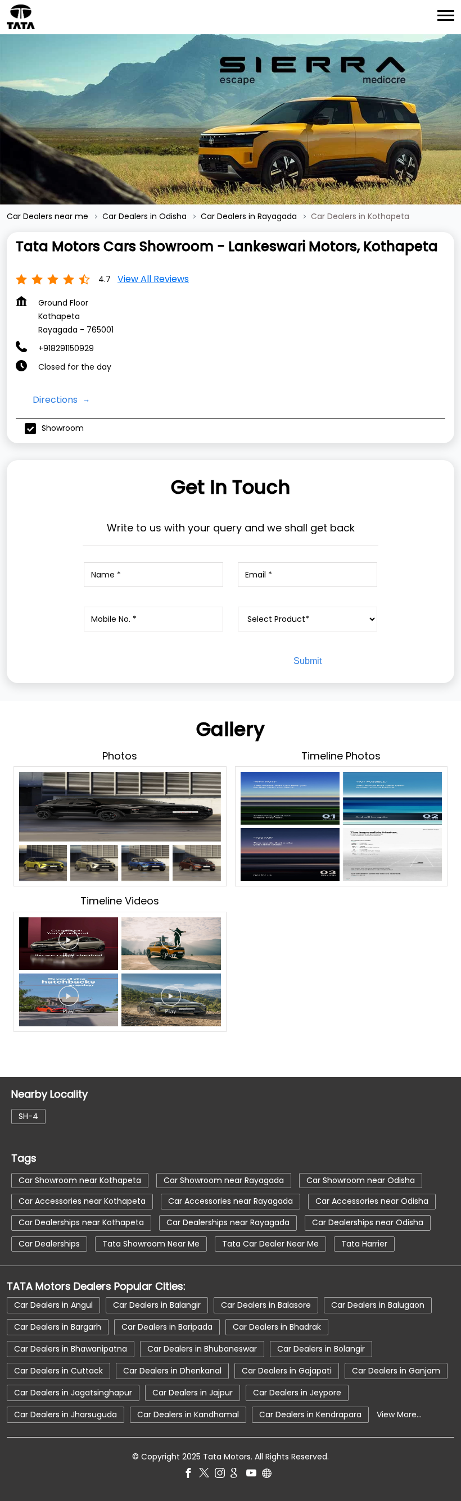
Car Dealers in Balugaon (377, 1305)
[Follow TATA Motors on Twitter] (207, 1474)
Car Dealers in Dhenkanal (172, 1370)
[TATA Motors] (21, 16)
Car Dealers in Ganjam (396, 1370)
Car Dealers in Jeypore (297, 1392)
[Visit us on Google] (238, 1474)
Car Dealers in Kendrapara (310, 1414)
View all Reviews (153, 278)
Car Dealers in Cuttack (58, 1370)
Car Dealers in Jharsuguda (65, 1414)
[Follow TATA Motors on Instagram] (223, 1474)
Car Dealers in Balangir (157, 1305)
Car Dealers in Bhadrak (277, 1326)
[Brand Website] (270, 1474)
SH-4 (28, 1116)
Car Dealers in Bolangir (321, 1348)
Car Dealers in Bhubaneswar (202, 1348)
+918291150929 (66, 348)
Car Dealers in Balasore (266, 1305)
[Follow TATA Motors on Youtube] (254, 1474)
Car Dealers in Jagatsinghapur (73, 1392)
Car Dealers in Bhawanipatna (70, 1348)
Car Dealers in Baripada (167, 1326)
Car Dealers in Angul (53, 1305)
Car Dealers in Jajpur (192, 1392)
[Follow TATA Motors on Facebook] (191, 1474)
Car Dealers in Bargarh (57, 1326)
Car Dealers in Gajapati (287, 1370)
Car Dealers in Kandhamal (188, 1414)
